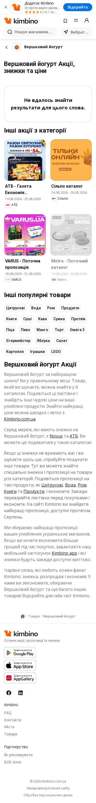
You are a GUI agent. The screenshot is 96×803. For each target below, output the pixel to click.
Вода (36, 308)
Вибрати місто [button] (80, 32)
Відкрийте (78, 7)
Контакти (12, 719)
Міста (9, 726)
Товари (10, 733)
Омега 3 (77, 330)
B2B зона (12, 761)
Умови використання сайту (48, 788)
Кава (42, 319)
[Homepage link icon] (23, 616)
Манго (42, 330)
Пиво (25, 330)
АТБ (74, 436)
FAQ (7, 712)
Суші (27, 319)
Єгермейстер (18, 341)
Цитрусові (15, 308)
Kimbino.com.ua (19, 419)
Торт (59, 330)
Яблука (43, 341)
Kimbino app (64, 553)
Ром (51, 308)
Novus (56, 436)
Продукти (70, 308)
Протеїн (78, 319)
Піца (10, 330)
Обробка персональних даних (48, 795)
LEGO (56, 351)
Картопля (15, 351)
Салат (61, 341)
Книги (11, 319)
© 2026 (48, 781)
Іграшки (37, 351)
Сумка (59, 319)
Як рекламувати (18, 754)
